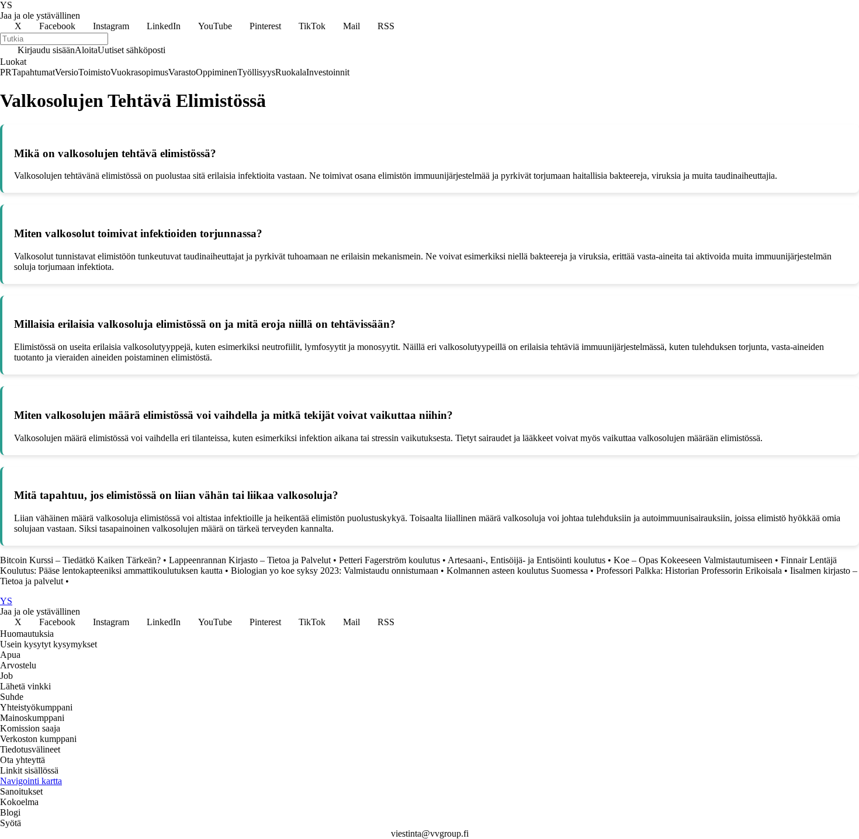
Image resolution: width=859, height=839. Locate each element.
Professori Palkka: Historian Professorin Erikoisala (689, 570)
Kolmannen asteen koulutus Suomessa (517, 570)
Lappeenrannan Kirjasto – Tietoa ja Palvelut (250, 560)
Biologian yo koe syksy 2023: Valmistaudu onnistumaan (334, 570)
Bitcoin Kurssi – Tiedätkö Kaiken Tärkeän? (80, 560)
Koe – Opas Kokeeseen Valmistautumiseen (693, 560)
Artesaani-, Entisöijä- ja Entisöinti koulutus (526, 560)
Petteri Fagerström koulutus (389, 560)
